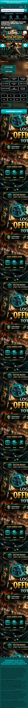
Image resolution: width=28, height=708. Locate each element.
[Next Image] (25, 45)
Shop (2, 7)
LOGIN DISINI (8, 71)
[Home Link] (9, 6)
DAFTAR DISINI (9, 67)
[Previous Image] (2, 45)
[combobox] (12, 10)
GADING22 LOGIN (14, 111)
